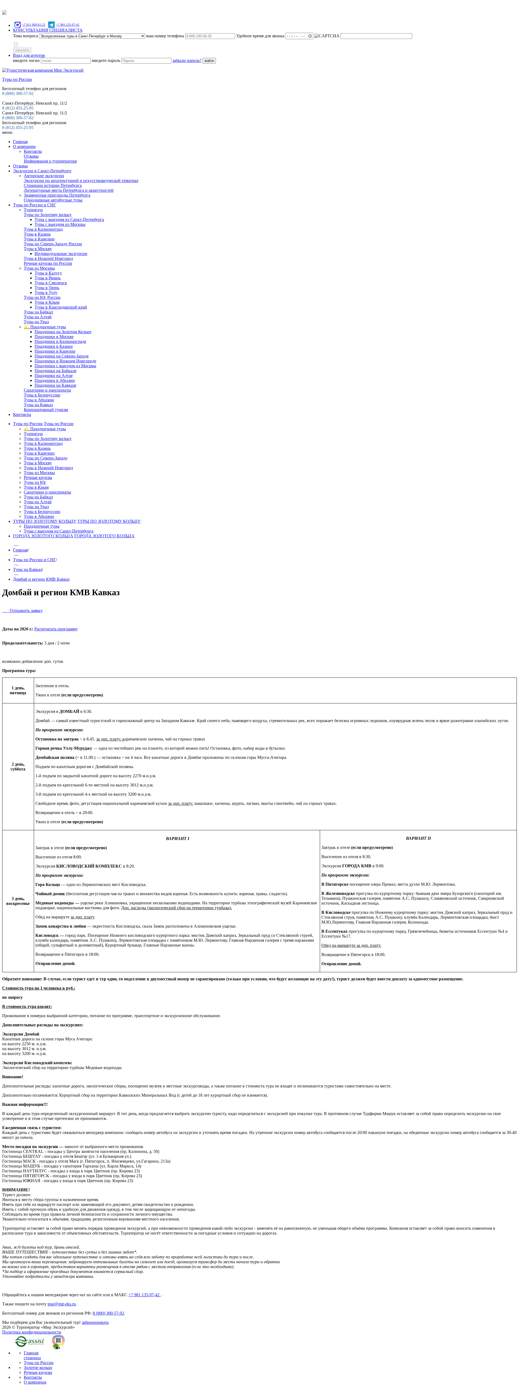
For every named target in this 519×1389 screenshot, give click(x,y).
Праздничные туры (41, 526)
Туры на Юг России (42, 297)
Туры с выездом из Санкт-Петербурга (69, 219)
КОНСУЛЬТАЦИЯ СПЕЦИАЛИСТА (48, 30)
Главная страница (32, 1355)
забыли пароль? (186, 60)
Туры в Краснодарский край (61, 307)
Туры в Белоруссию (42, 395)
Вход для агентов (29, 55)
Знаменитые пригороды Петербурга (57, 195)
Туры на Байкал (38, 312)
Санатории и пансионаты (47, 390)
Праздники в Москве (54, 336)
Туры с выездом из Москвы (60, 224)
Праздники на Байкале (55, 370)
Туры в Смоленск (51, 282)
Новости (251, 5)
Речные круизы (38, 477)
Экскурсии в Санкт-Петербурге (42, 170)
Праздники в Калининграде (60, 341)
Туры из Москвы (39, 268)
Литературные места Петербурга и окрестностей (69, 190)
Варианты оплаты (223, 5)
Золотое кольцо (38, 1367)
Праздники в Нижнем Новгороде (65, 361)
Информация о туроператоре (50, 161)
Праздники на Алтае (54, 375)
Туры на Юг (35, 482)
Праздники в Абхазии (55, 380)
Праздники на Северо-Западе (62, 356)
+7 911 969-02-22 (33, 24)
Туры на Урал (36, 321)
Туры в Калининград (43, 229)
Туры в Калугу (48, 273)
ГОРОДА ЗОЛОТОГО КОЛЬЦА (43, 536)
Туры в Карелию (39, 239)
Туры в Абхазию (39, 400)
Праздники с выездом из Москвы (65, 365)
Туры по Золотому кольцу (48, 214)
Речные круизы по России (48, 263)
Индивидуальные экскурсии (61, 253)
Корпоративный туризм (46, 409)
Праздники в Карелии (55, 351)
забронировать (95, 1322)
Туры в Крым (47, 302)
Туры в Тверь (47, 287)
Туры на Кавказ (38, 404)
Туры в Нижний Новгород (48, 258)
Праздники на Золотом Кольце (63, 331)
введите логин (27, 60)
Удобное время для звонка (260, 36)
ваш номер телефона (165, 36)
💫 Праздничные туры (45, 327)
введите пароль (106, 60)
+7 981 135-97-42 (67, 24)
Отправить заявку (22, 610)
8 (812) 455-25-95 (18, 127)
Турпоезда (33, 209)
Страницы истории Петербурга (53, 185)
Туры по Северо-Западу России (53, 244)
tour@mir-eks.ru (62, 1304)
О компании (24, 146)
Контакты (33, 151)
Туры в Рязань (48, 278)
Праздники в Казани (54, 346)
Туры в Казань (37, 234)
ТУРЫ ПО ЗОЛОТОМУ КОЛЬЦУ (44, 521)
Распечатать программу (56, 629)
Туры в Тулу (46, 292)
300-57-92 (18, 93)
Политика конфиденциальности (31, 1332)
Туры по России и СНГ (34, 205)
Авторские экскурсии (44, 175)
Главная (20, 141)
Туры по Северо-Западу (46, 458)
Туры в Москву (38, 248)
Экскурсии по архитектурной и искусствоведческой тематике (81, 180)
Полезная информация (282, 5)
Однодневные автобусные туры (53, 200)
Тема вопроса (25, 36)
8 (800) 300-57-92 (18, 117)
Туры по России (28, 423)
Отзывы (313, 5)
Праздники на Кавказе (55, 385)
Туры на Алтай (38, 317)
